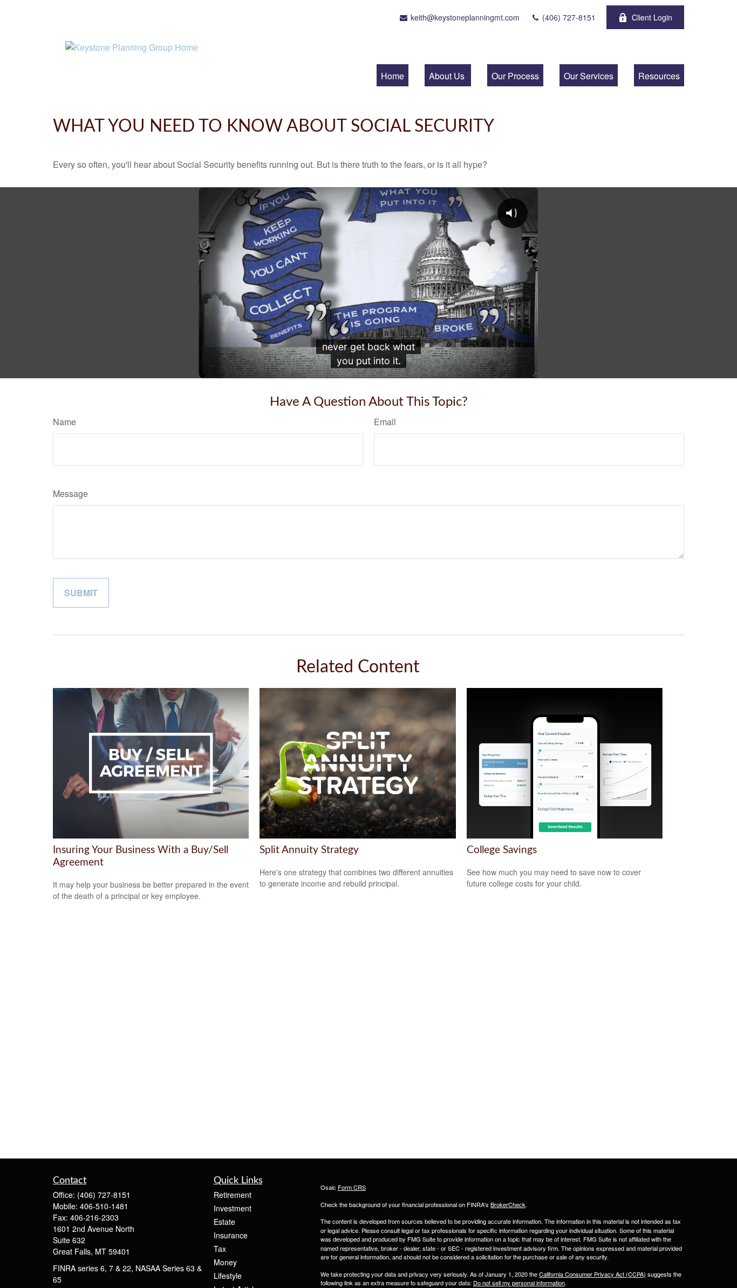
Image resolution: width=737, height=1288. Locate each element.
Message (70, 493)
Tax (220, 1248)
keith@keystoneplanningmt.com (464, 17)
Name (64, 421)
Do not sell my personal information (519, 1282)
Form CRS (352, 1187)
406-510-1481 (104, 1206)
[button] (392, 75)
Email (385, 421)
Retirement (232, 1194)
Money (225, 1262)
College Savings (502, 850)
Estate (224, 1221)
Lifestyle (228, 1275)
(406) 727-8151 (568, 17)
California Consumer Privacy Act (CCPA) (592, 1274)
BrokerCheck (508, 1204)
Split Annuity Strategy (309, 850)
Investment (232, 1208)
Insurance (231, 1235)
